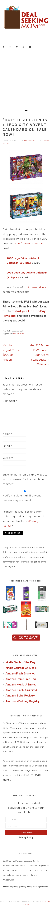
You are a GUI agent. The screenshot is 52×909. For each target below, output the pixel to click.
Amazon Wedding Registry (23, 701)
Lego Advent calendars (29, 243)
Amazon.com (9, 880)
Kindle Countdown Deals (21, 667)
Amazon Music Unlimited (21, 684)
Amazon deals (37, 287)
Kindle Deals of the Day (20, 662)
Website (8, 458)
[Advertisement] (26, 80)
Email (7, 446)
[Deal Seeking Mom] (26, 30)
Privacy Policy (26, 837)
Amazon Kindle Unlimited (21, 690)
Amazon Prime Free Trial (21, 679)
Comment (10, 400)
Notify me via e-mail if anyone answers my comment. (22, 498)
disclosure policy (10, 886)
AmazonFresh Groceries (20, 673)
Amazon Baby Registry (20, 695)
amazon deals (18, 334)
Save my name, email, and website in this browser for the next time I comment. (25, 479)
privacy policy (25, 886)
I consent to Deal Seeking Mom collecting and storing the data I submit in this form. (23, 518)
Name (7, 433)
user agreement (40, 886)
